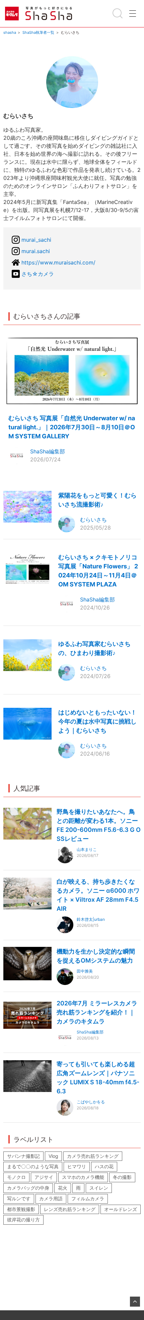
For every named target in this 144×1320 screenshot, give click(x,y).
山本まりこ (87, 849)
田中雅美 (85, 971)
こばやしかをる (91, 1101)
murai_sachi (36, 239)
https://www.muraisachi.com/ (58, 262)
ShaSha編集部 (47, 451)
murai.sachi (35, 251)
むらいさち (93, 519)
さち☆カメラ (37, 273)
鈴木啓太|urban (91, 919)
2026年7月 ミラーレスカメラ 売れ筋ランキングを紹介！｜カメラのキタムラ (97, 1012)
